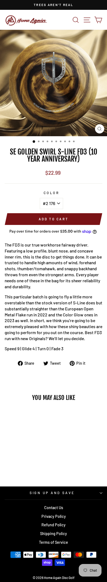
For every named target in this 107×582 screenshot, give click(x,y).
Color (52, 193)
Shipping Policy (53, 533)
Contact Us (53, 507)
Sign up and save (52, 493)
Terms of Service (53, 542)
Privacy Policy (53, 516)
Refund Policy (53, 524)
